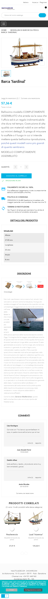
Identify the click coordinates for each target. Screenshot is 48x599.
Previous (22, 553)
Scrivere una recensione (30, 98)
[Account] (41, 8)
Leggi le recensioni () (9, 98)
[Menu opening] (3, 24)
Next (25, 553)
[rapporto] (38, 441)
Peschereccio (12, 534)
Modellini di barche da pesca (12, 538)
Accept (11, 590)
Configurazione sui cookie (33, 590)
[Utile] (30, 441)
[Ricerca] (42, 15)
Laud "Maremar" (36, 534)
